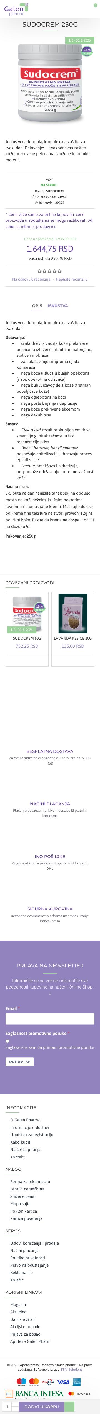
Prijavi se (19, 1061)
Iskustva (58, 305)
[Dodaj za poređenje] (42, 660)
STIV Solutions (71, 1370)
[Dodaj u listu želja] (35, 660)
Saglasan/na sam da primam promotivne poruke (50, 1047)
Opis (37, 305)
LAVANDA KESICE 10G (73, 638)
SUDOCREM (55, 191)
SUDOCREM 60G (27, 638)
